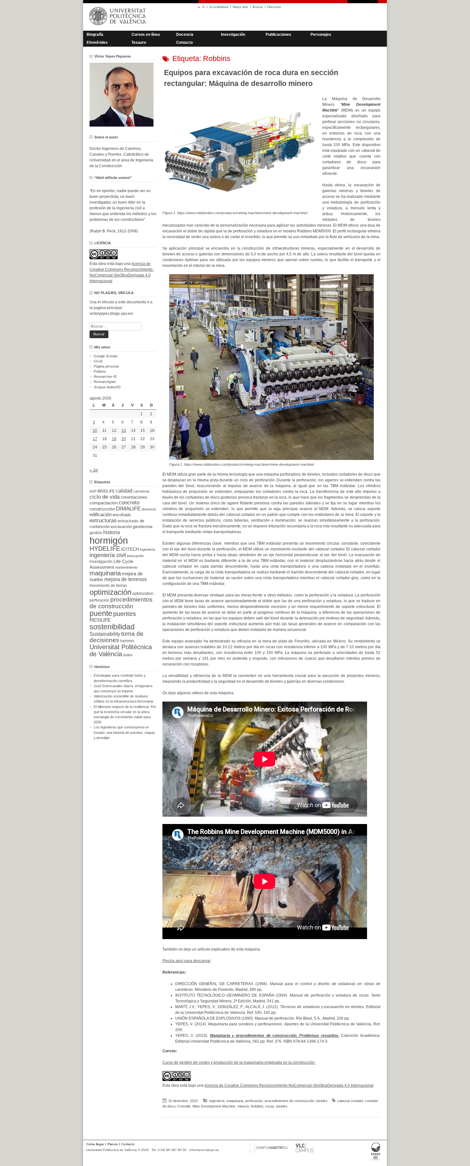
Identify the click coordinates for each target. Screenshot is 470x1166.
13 (123, 430)
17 (95, 439)
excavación (121, 526)
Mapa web (240, 7)
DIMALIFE (128, 509)
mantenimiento (126, 567)
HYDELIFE (105, 548)
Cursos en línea (145, 34)
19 (114, 439)
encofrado (122, 514)
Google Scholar (106, 356)
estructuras (103, 520)
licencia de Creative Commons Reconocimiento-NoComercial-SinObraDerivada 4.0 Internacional (289, 1085)
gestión (96, 533)
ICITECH (130, 549)
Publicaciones (278, 34)
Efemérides (97, 42)
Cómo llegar (95, 1144)
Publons (100, 371)
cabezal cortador (350, 1101)
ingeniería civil (108, 555)
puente (101, 613)
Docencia (184, 34)
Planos (112, 1144)
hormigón (109, 540)
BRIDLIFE (106, 491)
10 (95, 430)
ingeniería (216, 1101)
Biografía (95, 34)
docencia (149, 509)
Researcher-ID (105, 376)
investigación (101, 561)
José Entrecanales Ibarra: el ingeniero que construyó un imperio (123, 688)
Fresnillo (184, 1106)
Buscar (258, 7)
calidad (124, 491)
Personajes (320, 34)
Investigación (233, 34)
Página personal (106, 366)
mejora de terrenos (125, 579)
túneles (321, 1101)
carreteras (141, 491)
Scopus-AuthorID (107, 387)
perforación (254, 1101)
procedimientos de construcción (289, 1101)
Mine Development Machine (213, 1106)
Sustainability (105, 634)
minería (243, 1106)
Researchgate (105, 382)
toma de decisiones (117, 636)
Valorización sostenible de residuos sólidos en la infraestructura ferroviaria (123, 698)
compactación (104, 502)
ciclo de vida (105, 497)
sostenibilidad (112, 627)
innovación (135, 556)
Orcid (98, 361)
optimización (110, 592)
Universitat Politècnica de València (121, 650)
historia (111, 532)
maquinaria (234, 1101)
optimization (142, 593)
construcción (102, 508)
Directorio (274, 7)
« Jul (94, 470)
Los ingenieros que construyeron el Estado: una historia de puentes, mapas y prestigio (124, 732)
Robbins (257, 1106)
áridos (128, 655)
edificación (101, 514)
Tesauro (138, 42)
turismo (127, 641)
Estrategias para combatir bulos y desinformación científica (120, 677)
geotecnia (143, 526)
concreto (129, 503)
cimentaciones (134, 497)
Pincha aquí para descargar (186, 961)
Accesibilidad (218, 7)
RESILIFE (100, 620)
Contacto (184, 42)
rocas (269, 1106)
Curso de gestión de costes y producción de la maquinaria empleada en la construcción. (239, 1062)
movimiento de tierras (108, 585)
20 (123, 439)
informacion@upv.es (204, 1150)
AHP (93, 491)
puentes (124, 613)
